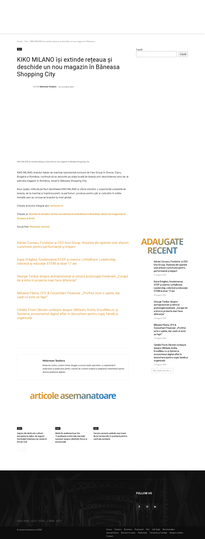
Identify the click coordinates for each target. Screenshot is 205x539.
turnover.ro (56, 205)
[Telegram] (92, 98)
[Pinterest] (55, 98)
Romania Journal (39, 226)
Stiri (26, 41)
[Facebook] (41, 98)
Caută (139, 49)
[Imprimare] (85, 98)
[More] (100, 98)
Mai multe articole (161, 370)
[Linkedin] (70, 98)
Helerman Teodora (48, 86)
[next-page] (24, 450)
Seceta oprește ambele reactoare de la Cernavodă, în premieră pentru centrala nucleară (110, 436)
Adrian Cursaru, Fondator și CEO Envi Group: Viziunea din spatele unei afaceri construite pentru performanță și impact (72, 245)
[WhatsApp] (63, 98)
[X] (48, 98)
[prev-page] (19, 450)
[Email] (77, 98)
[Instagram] (147, 507)
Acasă (19, 41)
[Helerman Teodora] (25, 86)
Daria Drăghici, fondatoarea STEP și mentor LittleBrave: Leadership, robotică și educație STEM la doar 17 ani (66, 261)
